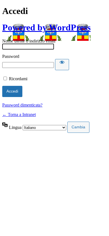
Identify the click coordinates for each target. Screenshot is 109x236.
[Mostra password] (62, 64)
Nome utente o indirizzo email (28, 41)
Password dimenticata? (22, 105)
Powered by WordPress (46, 27)
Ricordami (18, 78)
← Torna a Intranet (19, 114)
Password (10, 56)
